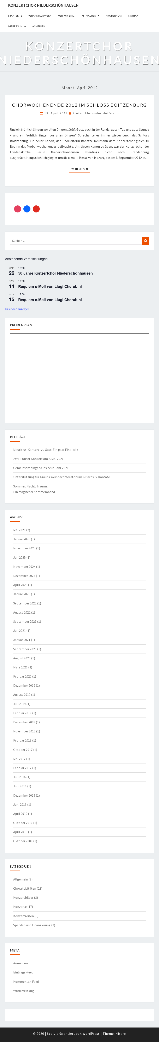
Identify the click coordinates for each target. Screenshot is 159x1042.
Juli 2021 (19, 630)
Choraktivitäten (24, 888)
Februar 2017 (22, 768)
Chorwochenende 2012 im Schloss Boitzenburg (79, 105)
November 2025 (24, 548)
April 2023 (20, 585)
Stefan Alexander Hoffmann (95, 113)
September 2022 (24, 603)
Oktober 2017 (23, 750)
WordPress (91, 1033)
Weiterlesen (80, 169)
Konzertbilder (23, 897)
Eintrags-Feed (23, 972)
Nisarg (121, 1033)
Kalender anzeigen (17, 309)
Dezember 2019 (24, 685)
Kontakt (134, 15)
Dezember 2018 (24, 722)
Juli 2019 (19, 704)
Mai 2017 (19, 759)
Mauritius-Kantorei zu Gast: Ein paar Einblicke (45, 449)
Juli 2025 (19, 557)
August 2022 (21, 612)
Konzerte (20, 907)
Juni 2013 (19, 804)
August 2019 (21, 694)
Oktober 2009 (23, 841)
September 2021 (24, 621)
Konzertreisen (23, 916)
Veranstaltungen (39, 15)
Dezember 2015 (24, 795)
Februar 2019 (22, 713)
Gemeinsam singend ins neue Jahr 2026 (41, 468)
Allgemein (20, 879)
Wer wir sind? (67, 15)
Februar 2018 (22, 740)
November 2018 (24, 731)
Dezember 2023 (24, 576)
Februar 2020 (22, 676)
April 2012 (20, 814)
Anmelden (38, 26)
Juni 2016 (19, 786)
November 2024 (24, 566)
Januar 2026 (21, 539)
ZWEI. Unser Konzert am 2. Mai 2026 (38, 459)
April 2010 (20, 832)
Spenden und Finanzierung (32, 925)
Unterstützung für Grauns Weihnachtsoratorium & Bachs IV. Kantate (61, 477)
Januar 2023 (21, 594)
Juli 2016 (19, 777)
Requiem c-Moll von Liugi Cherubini (50, 286)
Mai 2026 (19, 530)
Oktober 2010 (23, 823)
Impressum (15, 26)
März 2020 (20, 667)
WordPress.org (23, 991)
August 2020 (21, 658)
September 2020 (24, 649)
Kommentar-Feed (26, 981)
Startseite (15, 15)
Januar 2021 (21, 640)
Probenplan (114, 15)
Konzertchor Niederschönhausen (43, 5)
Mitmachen (89, 15)
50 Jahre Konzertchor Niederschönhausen (55, 273)
